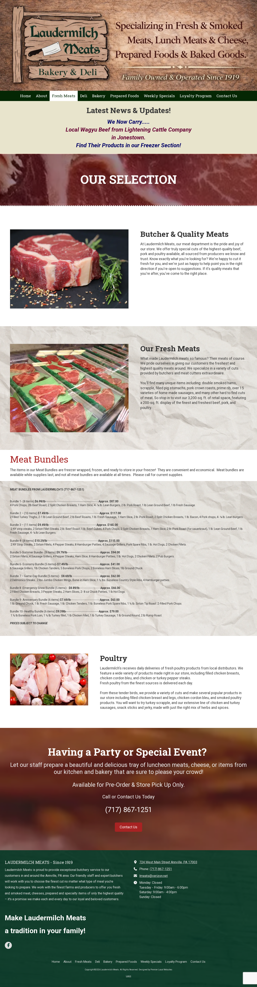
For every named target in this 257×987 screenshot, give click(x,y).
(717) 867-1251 (161, 869)
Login (128, 976)
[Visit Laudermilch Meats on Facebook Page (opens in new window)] (8, 945)
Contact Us (128, 827)
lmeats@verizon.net (153, 876)
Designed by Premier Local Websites (155, 970)
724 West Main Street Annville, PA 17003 (168, 862)
